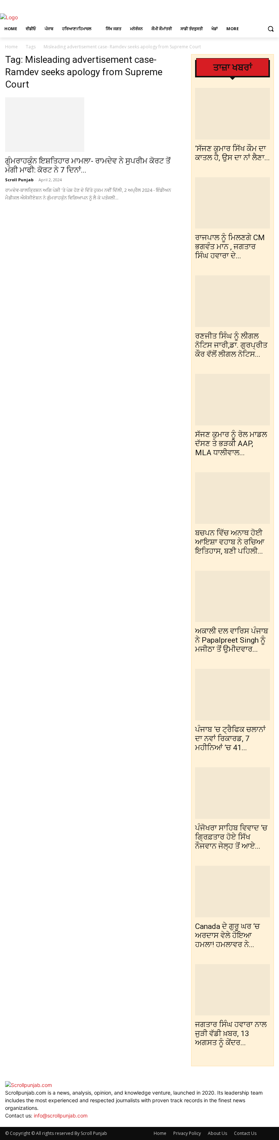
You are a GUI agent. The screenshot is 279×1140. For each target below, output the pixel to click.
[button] (270, 28)
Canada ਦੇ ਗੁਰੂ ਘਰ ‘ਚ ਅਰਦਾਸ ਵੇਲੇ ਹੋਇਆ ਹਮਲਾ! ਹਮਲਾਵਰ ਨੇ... (227, 935)
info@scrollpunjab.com (61, 1115)
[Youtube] (29, 1123)
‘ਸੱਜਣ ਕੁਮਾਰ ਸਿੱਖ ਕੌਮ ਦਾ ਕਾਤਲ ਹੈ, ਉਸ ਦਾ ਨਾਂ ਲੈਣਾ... (232, 153)
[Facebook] (250, 5)
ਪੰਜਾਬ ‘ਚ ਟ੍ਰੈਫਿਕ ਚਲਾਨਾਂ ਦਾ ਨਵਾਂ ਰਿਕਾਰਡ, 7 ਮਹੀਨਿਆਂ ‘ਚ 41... (230, 738)
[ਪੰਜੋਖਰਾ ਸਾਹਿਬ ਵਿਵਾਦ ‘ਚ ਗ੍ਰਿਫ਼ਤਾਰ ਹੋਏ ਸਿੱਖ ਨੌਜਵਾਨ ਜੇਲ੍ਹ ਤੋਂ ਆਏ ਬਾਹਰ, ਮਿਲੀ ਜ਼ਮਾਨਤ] (232, 793)
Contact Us (245, 1133)
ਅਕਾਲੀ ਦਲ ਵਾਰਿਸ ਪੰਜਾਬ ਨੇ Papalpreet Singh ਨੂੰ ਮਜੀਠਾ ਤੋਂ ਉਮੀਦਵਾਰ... (231, 640)
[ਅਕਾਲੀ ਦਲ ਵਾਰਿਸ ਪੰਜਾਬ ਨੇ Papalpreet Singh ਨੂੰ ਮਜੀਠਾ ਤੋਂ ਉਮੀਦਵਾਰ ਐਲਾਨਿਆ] (232, 596)
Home (11, 47)
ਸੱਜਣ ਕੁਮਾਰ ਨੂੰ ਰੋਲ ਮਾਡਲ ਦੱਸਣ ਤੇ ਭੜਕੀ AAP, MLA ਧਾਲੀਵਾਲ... (231, 443)
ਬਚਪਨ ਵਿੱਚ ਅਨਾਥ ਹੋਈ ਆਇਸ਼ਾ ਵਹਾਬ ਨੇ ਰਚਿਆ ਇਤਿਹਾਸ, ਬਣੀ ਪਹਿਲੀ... (229, 542)
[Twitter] (270, 5)
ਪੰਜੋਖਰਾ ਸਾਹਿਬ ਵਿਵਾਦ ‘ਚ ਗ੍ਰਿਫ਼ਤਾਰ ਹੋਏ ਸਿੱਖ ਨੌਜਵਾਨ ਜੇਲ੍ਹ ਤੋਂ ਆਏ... (231, 837)
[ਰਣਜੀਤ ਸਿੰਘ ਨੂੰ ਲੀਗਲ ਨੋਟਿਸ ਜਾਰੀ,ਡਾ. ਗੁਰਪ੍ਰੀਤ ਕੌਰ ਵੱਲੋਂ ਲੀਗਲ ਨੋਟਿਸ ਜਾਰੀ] (232, 301)
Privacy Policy (187, 1133)
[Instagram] (260, 5)
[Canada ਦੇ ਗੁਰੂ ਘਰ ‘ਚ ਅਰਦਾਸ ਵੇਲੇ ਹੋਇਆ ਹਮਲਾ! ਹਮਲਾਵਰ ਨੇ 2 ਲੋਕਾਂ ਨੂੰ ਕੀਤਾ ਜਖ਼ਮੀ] (232, 891)
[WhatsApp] (24, 1123)
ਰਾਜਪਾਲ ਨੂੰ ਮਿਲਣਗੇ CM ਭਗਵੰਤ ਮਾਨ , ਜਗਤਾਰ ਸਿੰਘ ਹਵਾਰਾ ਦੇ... (230, 246)
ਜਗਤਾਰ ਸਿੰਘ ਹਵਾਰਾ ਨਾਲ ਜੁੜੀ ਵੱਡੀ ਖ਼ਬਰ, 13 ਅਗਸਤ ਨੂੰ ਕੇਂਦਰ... (231, 1033)
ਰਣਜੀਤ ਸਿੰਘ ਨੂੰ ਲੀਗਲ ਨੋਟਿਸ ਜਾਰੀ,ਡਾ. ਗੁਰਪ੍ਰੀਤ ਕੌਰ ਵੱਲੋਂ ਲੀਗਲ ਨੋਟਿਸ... (231, 345)
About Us (217, 1133)
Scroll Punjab (19, 179)
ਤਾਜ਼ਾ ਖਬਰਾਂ (232, 67)
